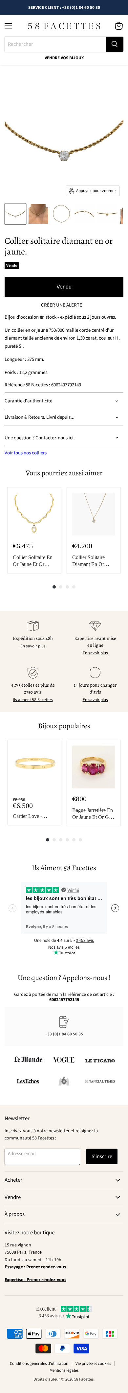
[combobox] (55, 44)
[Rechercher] (114, 44)
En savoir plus (33, 646)
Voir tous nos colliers (26, 453)
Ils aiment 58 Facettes (33, 700)
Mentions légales (64, 1370)
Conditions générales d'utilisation (39, 1364)
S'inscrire (102, 1156)
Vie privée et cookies (93, 1364)
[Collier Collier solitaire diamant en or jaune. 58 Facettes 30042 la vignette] (15, 213)
